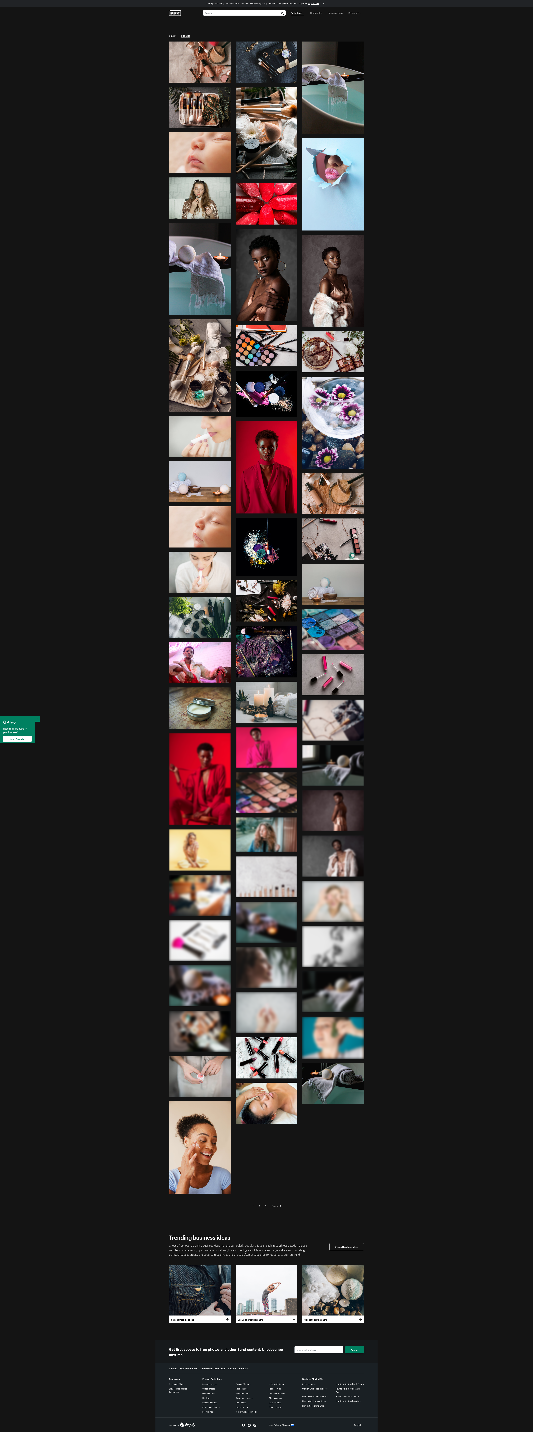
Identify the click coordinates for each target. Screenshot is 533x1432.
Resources (353, 12)
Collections (296, 12)
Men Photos (241, 1402)
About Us (243, 1368)
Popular (185, 35)
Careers (173, 1368)
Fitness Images (275, 1407)
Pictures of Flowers (211, 1407)
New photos (316, 12)
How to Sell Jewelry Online (314, 1400)
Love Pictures (275, 1402)
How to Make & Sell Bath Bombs (350, 1383)
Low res (220, 79)
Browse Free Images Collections (178, 1390)
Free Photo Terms (188, 1368)
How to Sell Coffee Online (347, 1396)
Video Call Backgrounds (246, 1411)
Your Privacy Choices (279, 1425)
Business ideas (335, 12)
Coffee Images (208, 1388)
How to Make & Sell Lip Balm (315, 1396)
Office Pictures (209, 1393)
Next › (275, 1206)
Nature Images (242, 1388)
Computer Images (277, 1393)
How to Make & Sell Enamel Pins (348, 1390)
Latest (172, 35)
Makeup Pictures (276, 1383)
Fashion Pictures (243, 1383)
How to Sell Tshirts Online (313, 1405)
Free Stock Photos (177, 1383)
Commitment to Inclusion (212, 1368)
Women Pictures (209, 1402)
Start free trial (17, 739)
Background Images (244, 1397)
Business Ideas (308, 1383)
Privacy (232, 1368)
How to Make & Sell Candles (348, 1400)
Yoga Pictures (242, 1407)
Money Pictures (242, 1393)
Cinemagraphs (275, 1397)
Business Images (209, 1383)
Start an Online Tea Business (315, 1388)
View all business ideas (346, 1247)
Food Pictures (275, 1388)
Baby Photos (207, 1411)
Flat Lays (206, 1397)
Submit (354, 1350)
